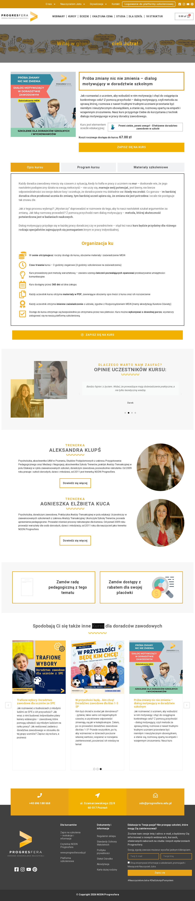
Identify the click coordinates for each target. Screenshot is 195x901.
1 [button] (94, 769)
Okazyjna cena (102, 16)
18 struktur (154, 16)
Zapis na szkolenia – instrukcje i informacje (70, 835)
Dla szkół (136, 16)
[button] (79, 393)
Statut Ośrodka (105, 858)
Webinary (58, 16)
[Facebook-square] (179, 4)
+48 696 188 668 (39, 803)
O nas (49, 4)
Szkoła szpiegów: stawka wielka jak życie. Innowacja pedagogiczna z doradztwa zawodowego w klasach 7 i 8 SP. (39, 705)
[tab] (35, 167)
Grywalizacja (96, 4)
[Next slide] (187, 705)
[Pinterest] (192, 4)
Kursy (72, 16)
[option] (39, 705)
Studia (120, 16)
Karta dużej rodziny (107, 869)
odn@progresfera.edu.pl (155, 803)
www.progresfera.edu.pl (71, 852)
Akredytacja (103, 864)
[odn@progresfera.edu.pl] (155, 795)
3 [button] (101, 769)
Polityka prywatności (103, 852)
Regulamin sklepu (106, 836)
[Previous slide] (8, 705)
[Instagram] (184, 4)
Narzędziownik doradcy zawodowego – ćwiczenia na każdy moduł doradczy (155, 703)
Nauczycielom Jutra (70, 4)
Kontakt (116, 4)
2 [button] (98, 769)
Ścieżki (84, 16)
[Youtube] (188, 4)
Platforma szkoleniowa (67, 860)
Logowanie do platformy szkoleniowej (149, 4)
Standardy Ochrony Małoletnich (107, 843)
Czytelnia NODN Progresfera (69, 846)
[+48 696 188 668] (39, 795)
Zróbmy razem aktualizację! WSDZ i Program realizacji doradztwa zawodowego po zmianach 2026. (97, 703)
